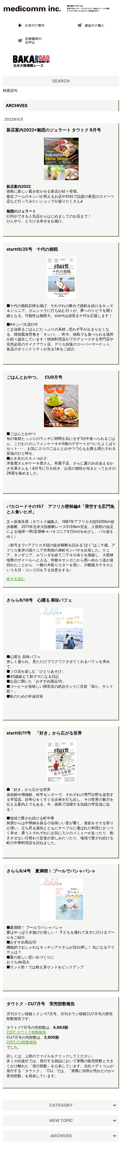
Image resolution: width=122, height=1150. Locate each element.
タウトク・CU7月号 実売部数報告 (41, 1003)
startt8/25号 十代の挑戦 (32, 249)
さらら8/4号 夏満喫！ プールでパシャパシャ (51, 871)
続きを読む (16, 578)
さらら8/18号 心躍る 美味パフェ (39, 600)
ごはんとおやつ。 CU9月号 (34, 377)
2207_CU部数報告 (22, 1042)
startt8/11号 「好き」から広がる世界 (44, 733)
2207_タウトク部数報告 (26, 1032)
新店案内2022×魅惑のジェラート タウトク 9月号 (54, 130)
